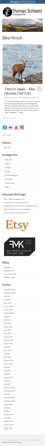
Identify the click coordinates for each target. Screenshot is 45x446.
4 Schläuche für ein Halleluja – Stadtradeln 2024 (20, 206)
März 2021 (7, 350)
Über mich (7, 147)
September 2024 (9, 293)
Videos (7, 187)
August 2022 (8, 327)
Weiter (21, 112)
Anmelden (7, 267)
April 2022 (7, 330)
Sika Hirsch (13, 118)
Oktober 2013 (8, 421)
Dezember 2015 (9, 398)
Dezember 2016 (9, 387)
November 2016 (9, 391)
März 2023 (7, 323)
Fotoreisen (32, 97)
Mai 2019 (7, 374)
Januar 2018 (8, 377)
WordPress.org (9, 277)
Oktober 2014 (8, 414)
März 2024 (7, 303)
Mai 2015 (7, 411)
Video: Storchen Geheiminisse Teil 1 (16, 213)
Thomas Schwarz (12, 97)
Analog (7, 163)
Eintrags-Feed (9, 271)
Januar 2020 (8, 364)
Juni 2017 (7, 381)
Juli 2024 (7, 296)
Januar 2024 (8, 310)
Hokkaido (7, 118)
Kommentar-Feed (10, 274)
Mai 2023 (7, 320)
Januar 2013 (8, 428)
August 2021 (8, 344)
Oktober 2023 (8, 313)
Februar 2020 (8, 360)
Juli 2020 (7, 354)
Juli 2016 (7, 394)
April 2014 (7, 418)
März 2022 (7, 333)
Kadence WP (35, 440)
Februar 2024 (8, 306)
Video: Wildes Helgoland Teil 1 (14, 199)
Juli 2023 (7, 316)
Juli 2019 (7, 367)
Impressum (5, 442)
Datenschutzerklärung (15, 442)
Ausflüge (8, 167)
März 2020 (7, 357)
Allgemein (8, 159)
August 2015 (8, 404)
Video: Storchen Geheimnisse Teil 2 (16, 202)
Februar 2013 (8, 425)
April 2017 (7, 384)
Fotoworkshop (10, 183)
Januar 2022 (8, 337)
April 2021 (7, 347)
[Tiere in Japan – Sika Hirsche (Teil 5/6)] (22, 64)
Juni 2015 (7, 408)
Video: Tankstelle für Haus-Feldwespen (17, 209)
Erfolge (7, 171)
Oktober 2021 (8, 340)
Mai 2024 (7, 300)
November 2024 (9, 289)
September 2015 (9, 401)
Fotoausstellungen (11, 175)
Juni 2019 (7, 371)
